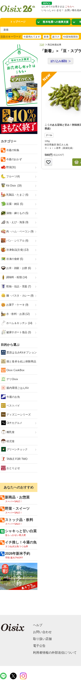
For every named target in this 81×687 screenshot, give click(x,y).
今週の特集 (12, 150)
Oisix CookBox (15, 370)
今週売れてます (31, 36)
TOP (41, 44)
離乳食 (10, 432)
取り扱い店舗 (42, 639)
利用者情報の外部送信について (55, 652)
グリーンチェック (17, 449)
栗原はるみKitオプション (21, 352)
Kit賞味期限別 (70, 36)
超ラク (55, 36)
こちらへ (69, 6)
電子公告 (39, 645)
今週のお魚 (13, 396)
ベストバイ (13, 405)
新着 (46, 36)
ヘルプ (37, 625)
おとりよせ (13, 468)
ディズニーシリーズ (18, 414)
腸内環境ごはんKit (17, 387)
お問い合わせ (42, 632)
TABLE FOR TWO (16, 459)
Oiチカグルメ (14, 422)
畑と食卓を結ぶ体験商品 (21, 361)
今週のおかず (13, 159)
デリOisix (12, 379)
